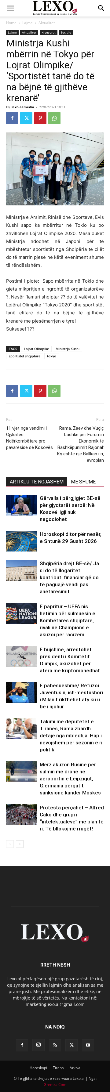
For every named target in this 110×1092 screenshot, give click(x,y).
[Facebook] (12, 118)
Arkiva (75, 1067)
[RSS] (55, 1045)
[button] (10, 8)
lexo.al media (23, 107)
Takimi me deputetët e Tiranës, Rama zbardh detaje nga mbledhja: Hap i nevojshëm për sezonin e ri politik (71, 735)
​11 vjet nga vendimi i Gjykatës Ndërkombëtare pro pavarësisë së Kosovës (29, 437)
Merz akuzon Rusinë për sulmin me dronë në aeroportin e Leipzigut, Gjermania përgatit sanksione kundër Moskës (70, 778)
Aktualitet (46, 22)
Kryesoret (49, 32)
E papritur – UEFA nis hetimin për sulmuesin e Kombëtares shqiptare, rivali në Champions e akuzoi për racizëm (67, 620)
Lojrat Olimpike (36, 348)
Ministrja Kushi (67, 348)
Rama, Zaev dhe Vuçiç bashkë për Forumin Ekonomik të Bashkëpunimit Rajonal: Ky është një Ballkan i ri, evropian (80, 444)
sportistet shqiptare (24, 356)
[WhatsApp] (54, 118)
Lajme (27, 22)
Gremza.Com (55, 1084)
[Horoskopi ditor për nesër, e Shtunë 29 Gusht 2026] (21, 541)
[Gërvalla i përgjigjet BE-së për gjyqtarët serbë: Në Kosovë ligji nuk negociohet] (21, 505)
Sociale (66, 32)
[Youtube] (88, 1045)
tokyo (51, 356)
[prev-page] (10, 844)
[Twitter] (26, 118)
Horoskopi (38, 1067)
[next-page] (20, 844)
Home (11, 22)
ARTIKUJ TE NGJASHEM (37, 482)
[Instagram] (38, 1045)
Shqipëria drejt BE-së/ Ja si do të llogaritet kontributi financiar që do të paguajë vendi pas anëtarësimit (69, 577)
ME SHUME (83, 482)
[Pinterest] (40, 118)
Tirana (58, 1067)
